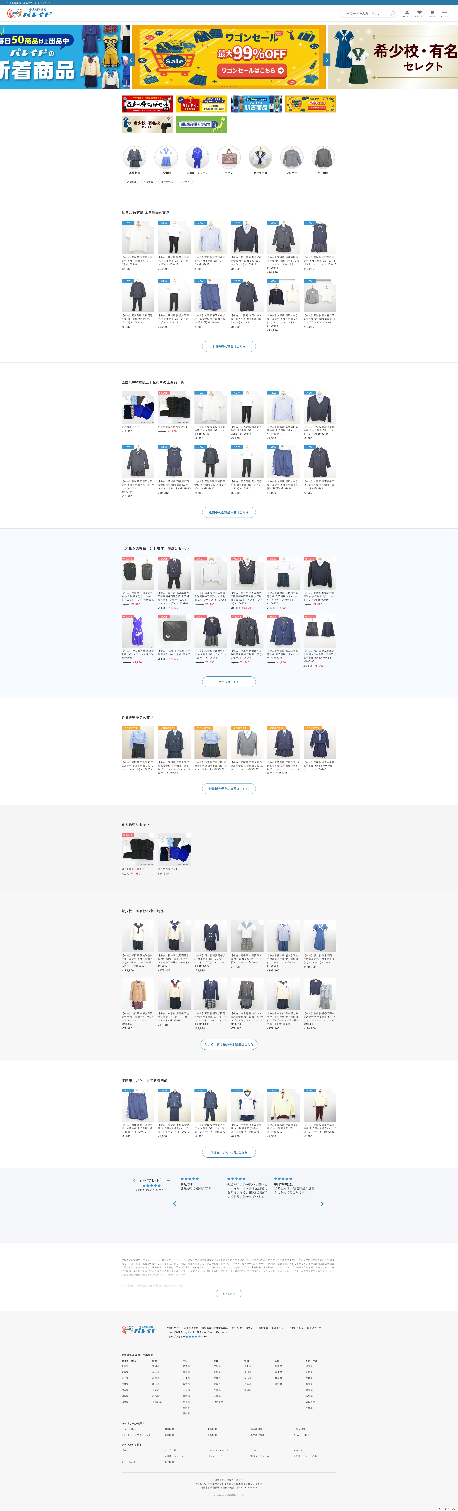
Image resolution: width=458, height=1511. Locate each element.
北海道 (125, 1366)
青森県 (125, 1371)
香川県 (278, 1371)
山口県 (248, 1389)
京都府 (217, 1377)
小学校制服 (256, 1429)
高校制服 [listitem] (132, 181)
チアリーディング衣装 (305, 1456)
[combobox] (368, 13)
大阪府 (217, 1383)
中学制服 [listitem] (149, 181)
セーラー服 (170, 1450)
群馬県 (155, 1377)
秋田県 (125, 1389)
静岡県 (186, 1407)
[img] (151, 1185)
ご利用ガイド (173, 1327)
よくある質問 (191, 1327)
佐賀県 (309, 1371)
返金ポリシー (279, 1327)
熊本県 (309, 1383)
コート (125, 1456)
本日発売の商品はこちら (229, 346)
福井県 (186, 1383)
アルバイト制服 (301, 1434)
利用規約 (263, 1327)
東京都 (155, 1395)
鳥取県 (248, 1366)
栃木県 (155, 1371)
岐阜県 (186, 1401)
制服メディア (314, 1327)
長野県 (186, 1395)
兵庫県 (217, 1389)
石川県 (186, 1377)
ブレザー (126, 1450)
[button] (131, 59)
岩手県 (125, 1377)
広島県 (248, 1383)
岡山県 (248, 1377)
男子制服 (169, 1461)
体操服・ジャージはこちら (229, 1152)
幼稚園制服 (299, 1429)
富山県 (186, 1371)
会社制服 (169, 1434)
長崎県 (309, 1377)
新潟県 (186, 1366)
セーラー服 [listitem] (167, 181)
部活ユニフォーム (259, 1456)
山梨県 (186, 1389)
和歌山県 (218, 1401)
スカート (298, 1450)
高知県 (278, 1383)
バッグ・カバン (216, 1456)
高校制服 (169, 1429)
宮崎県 (309, 1395)
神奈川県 (157, 1401)
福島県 (125, 1401)
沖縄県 (309, 1407)
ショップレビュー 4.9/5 (186, 1336)
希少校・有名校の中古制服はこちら (229, 1044)
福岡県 (309, 1366)
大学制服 (212, 1434)
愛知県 (186, 1413)
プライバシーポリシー (243, 1327)
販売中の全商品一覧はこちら (229, 512)
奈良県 (217, 1395)
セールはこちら (229, 682)
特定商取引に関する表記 (215, 1327)
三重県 (217, 1366)
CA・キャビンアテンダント (136, 1434)
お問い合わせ (296, 1327)
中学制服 (212, 1429)
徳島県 (278, 1366)
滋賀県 (217, 1371)
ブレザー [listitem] (185, 181)
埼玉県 (155, 1383)
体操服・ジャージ (174, 1456)
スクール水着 (129, 1461)
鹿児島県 (310, 1401)
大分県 (309, 1389)
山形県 (125, 1395)
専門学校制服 (257, 1434)
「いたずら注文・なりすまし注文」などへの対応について (197, 1332)
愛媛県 (278, 1377)
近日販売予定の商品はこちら (229, 789)
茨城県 (155, 1366)
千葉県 (155, 1389)
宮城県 (125, 1383)
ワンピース (256, 1450)
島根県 (248, 1371)
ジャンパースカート (218, 1450)
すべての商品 (129, 1429)
